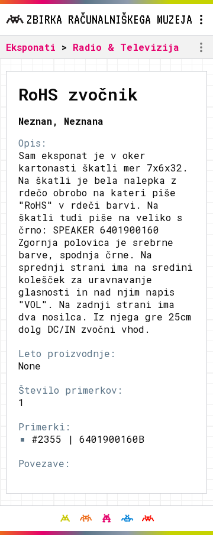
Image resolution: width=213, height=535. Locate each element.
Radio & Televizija (126, 47)
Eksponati (31, 47)
